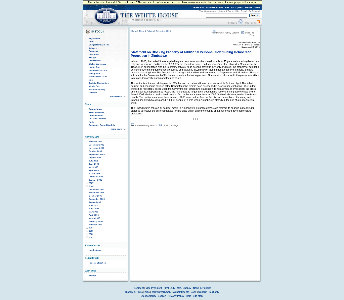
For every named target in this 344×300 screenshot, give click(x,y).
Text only (214, 292)
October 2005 (95, 196)
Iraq (91, 80)
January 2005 (95, 224)
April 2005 (94, 215)
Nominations (95, 250)
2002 (91, 234)
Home (134, 31)
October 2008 (95, 151)
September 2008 (97, 154)
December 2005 (96, 189)
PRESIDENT (198, 7)
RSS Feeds (250, 23)
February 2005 (96, 221)
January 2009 (95, 142)
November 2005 (96, 193)
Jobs (193, 292)
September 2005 (97, 199)
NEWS (257, 7)
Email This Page (170, 125)
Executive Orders (97, 119)
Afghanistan (94, 38)
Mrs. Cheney (184, 288)
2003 (91, 231)
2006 (91, 186)
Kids (237, 11)
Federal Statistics (97, 263)
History (92, 275)
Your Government (207, 11)
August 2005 (95, 202)
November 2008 (96, 148)
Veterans (93, 92)
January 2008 (95, 180)
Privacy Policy (176, 296)
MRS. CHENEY (245, 7)
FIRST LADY (230, 7)
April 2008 (94, 170)
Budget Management (98, 45)
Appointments (181, 292)
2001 (91, 237)
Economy (93, 51)
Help (188, 296)
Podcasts (232, 23)
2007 (91, 183)
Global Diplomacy (97, 64)
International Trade (98, 77)
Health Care (94, 67)
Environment (95, 61)
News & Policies (146, 31)
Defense (93, 48)
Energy (92, 57)
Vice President (154, 288)
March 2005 (94, 218)
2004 (91, 228)
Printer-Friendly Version (227, 32)
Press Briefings (96, 112)
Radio (91, 122)
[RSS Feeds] (258, 23)
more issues (116, 96)
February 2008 (96, 177)
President (138, 288)
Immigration (94, 73)
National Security (97, 89)
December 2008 (96, 145)
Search (162, 296)
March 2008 (94, 173)
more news (116, 129)
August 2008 (95, 157)
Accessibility (148, 296)
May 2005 (93, 212)
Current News (95, 109)
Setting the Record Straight (102, 125)
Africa (92, 41)
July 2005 (93, 205)
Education (94, 54)
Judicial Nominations (99, 83)
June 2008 (94, 164)
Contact (202, 292)
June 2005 (94, 209)
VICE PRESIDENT (214, 7)
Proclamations (96, 115)
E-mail (244, 11)
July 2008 (93, 161)
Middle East (94, 86)
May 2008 (93, 167)
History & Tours (225, 11)
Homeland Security (98, 70)
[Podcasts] (240, 23)
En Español (254, 11)
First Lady (169, 288)
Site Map (198, 296)
